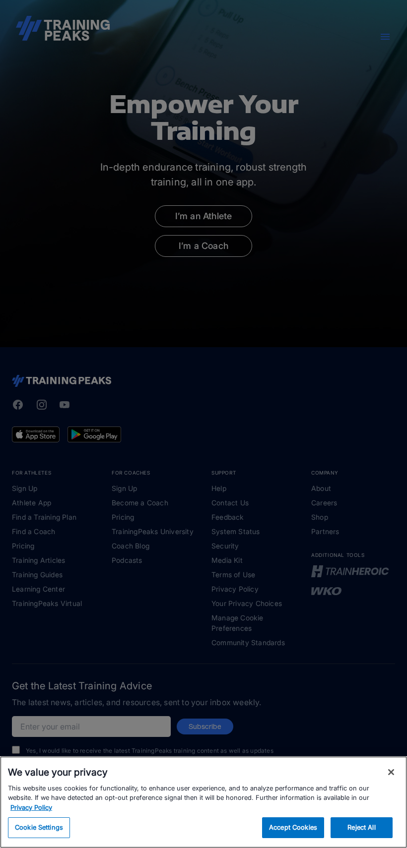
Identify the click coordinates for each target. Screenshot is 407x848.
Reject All (361, 827)
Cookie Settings (39, 827)
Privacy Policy (31, 807)
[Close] (391, 772)
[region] (203, 802)
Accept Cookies (293, 827)
